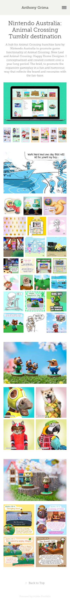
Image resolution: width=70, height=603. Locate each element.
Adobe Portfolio (42, 596)
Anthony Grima (35, 7)
